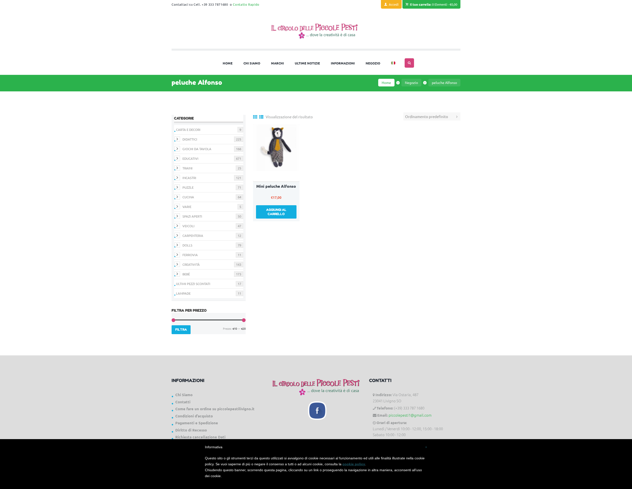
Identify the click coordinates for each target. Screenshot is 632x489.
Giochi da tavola (196, 149)
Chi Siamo (184, 394)
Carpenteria (192, 235)
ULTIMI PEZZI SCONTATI (193, 284)
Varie (186, 206)
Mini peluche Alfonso (276, 186)
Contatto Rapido (246, 4)
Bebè (186, 274)
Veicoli (188, 226)
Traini (187, 168)
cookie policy (353, 464)
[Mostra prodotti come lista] (261, 116)
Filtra (181, 329)
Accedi (393, 4)
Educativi (190, 158)
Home (386, 82)
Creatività (191, 264)
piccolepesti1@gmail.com (410, 415)
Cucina (188, 197)
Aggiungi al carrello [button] (276, 212)
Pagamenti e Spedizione (196, 422)
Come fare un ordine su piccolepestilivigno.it (215, 408)
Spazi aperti (192, 216)
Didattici (189, 139)
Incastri (189, 178)
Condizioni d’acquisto (194, 415)
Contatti (182, 401)
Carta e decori (188, 129)
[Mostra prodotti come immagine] (255, 116)
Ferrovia (190, 255)
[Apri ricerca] (409, 63)
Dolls (187, 245)
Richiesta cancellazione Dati (200, 436)
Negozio (411, 82)
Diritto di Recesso (191, 430)
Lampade (183, 293)
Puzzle (188, 187)
